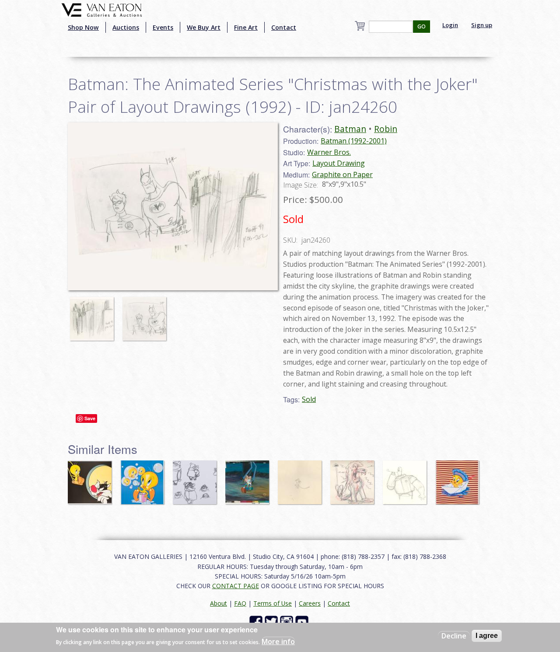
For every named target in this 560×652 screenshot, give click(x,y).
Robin (385, 129)
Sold (309, 399)
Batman (350, 129)
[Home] (101, 9)
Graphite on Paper (342, 174)
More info (278, 641)
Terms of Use (272, 603)
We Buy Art (203, 27)
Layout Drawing (338, 163)
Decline (453, 636)
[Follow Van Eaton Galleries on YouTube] (303, 621)
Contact (283, 27)
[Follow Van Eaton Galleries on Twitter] (272, 621)
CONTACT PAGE (235, 586)
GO (421, 26)
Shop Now (83, 27)
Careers (310, 603)
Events (163, 27)
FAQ (240, 603)
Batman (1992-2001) (354, 141)
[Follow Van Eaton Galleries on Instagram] (287, 621)
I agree (487, 635)
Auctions (125, 27)
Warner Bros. (329, 152)
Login (450, 25)
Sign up (481, 25)
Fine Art (246, 27)
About (218, 603)
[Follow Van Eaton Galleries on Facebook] (257, 621)
